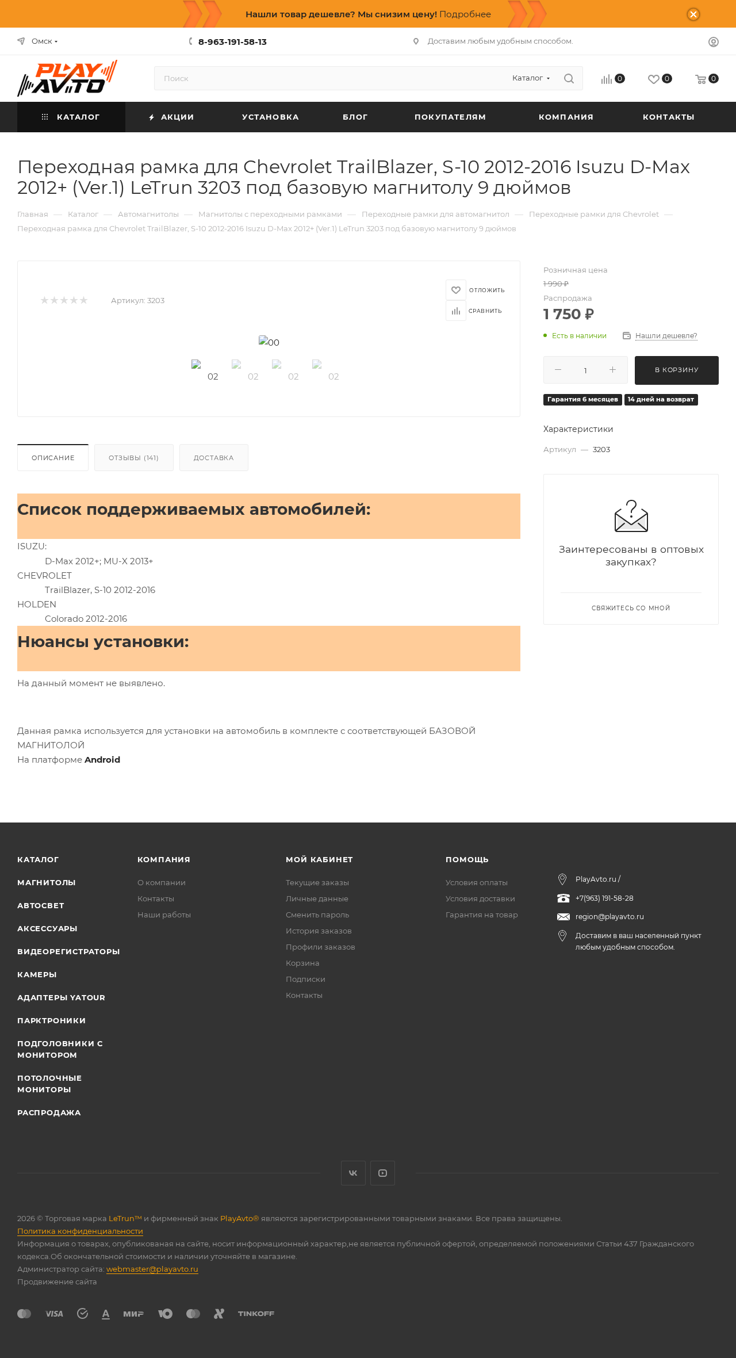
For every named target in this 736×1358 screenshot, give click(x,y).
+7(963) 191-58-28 (605, 898)
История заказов (319, 930)
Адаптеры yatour (61, 997)
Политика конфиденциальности (80, 1230)
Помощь (467, 859)
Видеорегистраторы (68, 951)
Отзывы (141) (134, 458)
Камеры (37, 974)
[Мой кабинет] (713, 43)
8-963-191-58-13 (232, 41)
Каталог (38, 859)
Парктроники (51, 1020)
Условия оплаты (477, 882)
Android (102, 759)
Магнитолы (46, 882)
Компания (164, 859)
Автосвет (40, 905)
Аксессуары (47, 928)
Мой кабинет (319, 859)
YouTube (382, 1173)
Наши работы (164, 914)
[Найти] (569, 78)
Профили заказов (320, 946)
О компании (161, 882)
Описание (53, 458)
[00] (269, 342)
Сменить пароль (317, 914)
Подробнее (465, 14)
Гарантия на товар (482, 914)
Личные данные (317, 898)
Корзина (303, 962)
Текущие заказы (317, 882)
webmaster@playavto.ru (152, 1268)
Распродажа (49, 1112)
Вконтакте (353, 1173)
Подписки (305, 979)
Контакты (155, 898)
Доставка (214, 458)
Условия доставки (480, 898)
